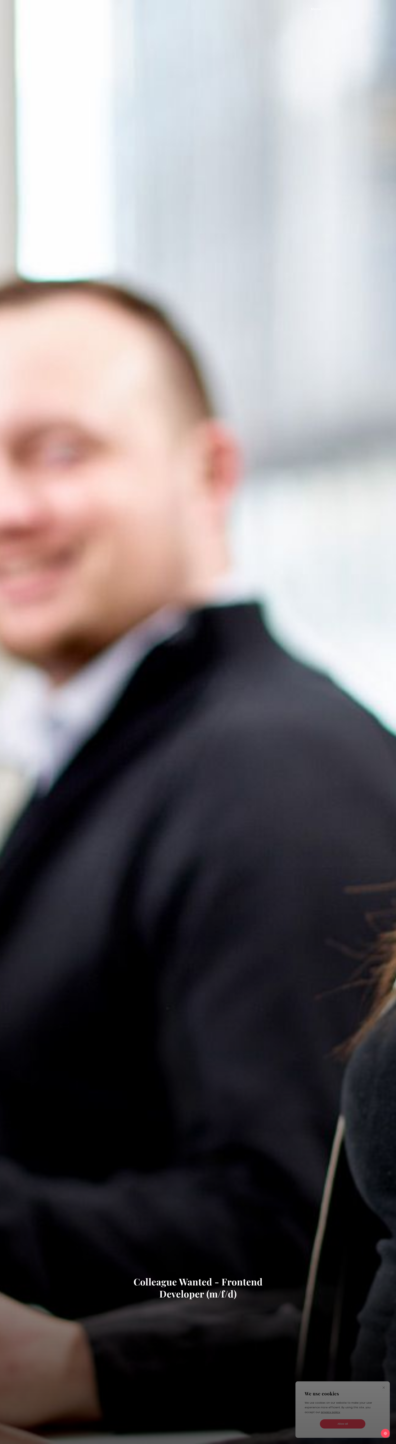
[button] (322, 9)
